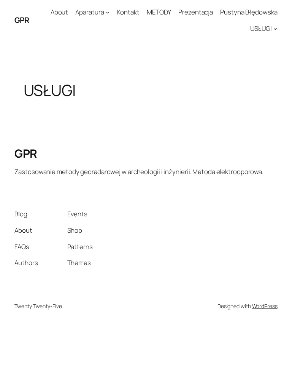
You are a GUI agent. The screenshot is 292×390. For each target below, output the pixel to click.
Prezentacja (195, 12)
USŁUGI (261, 28)
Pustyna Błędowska (248, 12)
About (59, 12)
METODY (159, 12)
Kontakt (128, 12)
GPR (21, 20)
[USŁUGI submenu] (275, 28)
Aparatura (89, 12)
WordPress (265, 306)
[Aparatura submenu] (108, 12)
